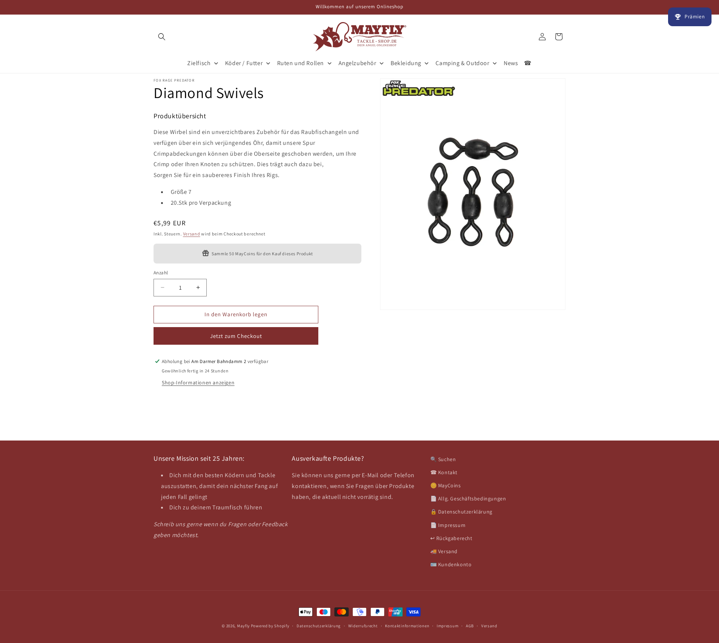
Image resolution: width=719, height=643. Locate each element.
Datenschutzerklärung (319, 625)
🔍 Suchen (443, 459)
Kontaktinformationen (407, 625)
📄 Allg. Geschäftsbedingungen (468, 498)
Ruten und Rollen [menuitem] (300, 63)
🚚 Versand (444, 551)
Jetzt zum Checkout (236, 335)
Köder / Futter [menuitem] (244, 63)
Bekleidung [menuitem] (406, 63)
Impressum (447, 625)
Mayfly (244, 625)
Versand (191, 234)
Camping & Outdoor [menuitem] (462, 63)
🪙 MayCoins (445, 485)
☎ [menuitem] (528, 63)
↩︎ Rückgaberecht (451, 538)
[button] (162, 36)
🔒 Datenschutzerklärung (461, 512)
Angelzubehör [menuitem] (357, 63)
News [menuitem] (511, 63)
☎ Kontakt (444, 472)
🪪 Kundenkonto (451, 564)
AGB (470, 625)
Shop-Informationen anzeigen (198, 382)
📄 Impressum (448, 525)
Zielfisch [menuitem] (198, 63)
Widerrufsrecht (363, 625)
